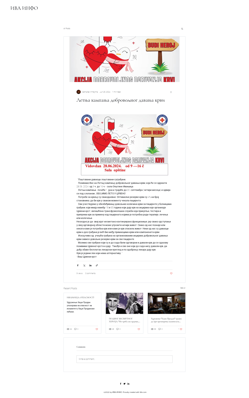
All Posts (67, 28)
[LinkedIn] (128, 383)
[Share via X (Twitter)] (84, 265)
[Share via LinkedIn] (90, 265)
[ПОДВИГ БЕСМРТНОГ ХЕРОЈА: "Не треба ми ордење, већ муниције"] (124, 303)
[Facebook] (120, 383)
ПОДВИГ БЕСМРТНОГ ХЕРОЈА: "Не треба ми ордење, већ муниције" (124, 320)
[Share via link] (97, 265)
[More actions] (170, 91)
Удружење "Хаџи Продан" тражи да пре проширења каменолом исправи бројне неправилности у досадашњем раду (166, 320)
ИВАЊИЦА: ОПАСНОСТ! (80, 297)
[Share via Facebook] (78, 265)
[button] (182, 29)
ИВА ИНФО (24, 8)
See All (182, 288)
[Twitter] (124, 383)
